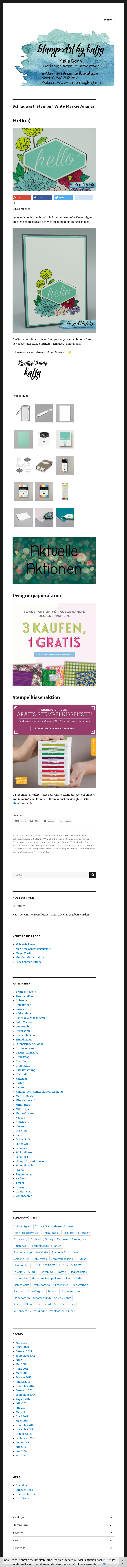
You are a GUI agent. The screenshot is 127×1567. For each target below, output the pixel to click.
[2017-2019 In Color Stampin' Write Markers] (65, 491)
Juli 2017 (21, 1403)
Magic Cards (23, 953)
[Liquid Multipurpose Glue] (65, 517)
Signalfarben (22, 1298)
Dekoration (23, 1030)
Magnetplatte (78, 1271)
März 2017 (22, 1420)
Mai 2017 (21, 1412)
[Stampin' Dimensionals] (23, 517)
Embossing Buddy (42, 1239)
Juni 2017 (21, 1407)
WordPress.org (25, 1498)
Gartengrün (21, 1258)
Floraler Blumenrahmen (31, 957)
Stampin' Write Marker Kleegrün (29, 845)
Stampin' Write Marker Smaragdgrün (50, 848)
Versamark (68, 1304)
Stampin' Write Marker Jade (76, 842)
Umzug (20, 1187)
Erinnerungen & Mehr (29, 1043)
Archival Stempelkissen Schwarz (55, 1226)
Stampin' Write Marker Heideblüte (43, 842)
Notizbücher (23, 1122)
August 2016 (23, 1442)
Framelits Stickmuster (65, 1252)
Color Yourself (25, 1022)
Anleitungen (23, 1004)
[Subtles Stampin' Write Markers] (23, 491)
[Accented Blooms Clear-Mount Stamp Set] (23, 465)
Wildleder (40, 1311)
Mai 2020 (21, 1342)
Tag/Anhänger (25, 1174)
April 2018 (22, 1368)
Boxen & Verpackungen (30, 1017)
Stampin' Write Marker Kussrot (61, 845)
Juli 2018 (21, 1360)
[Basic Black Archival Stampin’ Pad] (44, 439)
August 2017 (23, 1399)
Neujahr (21, 1117)
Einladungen (24, 1039)
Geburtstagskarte (62, 1258)
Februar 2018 (23, 1377)
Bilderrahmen (24, 1013)
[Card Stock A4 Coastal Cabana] (23, 439)
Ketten (20, 1087)
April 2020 (22, 1346)
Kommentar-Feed (26, 1494)
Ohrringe (21, 1130)
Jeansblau (46, 1271)
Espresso (62, 1239)
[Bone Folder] (44, 413)
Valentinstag (23, 1191)
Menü (108, 19)
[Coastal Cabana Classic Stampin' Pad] (65, 439)
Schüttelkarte (24, 1152)
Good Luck (22, 1061)
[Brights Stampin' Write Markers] (44, 491)
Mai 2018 (21, 1364)
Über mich (19, 1547)
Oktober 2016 (24, 1433)
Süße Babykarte (25, 944)
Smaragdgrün (42, 1298)
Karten (29, 835)
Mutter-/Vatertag (26, 1113)
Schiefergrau (36, 1291)
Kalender (21, 1078)
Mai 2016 (21, 1455)
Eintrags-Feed (24, 1489)
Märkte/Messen (25, 1096)
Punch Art (22, 1143)
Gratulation (23, 1065)
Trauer (20, 1182)
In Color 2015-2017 (70, 1265)
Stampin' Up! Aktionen (30, 1161)
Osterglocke (21, 1285)
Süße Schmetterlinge (29, 961)
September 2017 (25, 1394)
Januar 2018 (23, 1381)
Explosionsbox (25, 1048)
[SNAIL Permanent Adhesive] (44, 517)
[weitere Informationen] (14, 203)
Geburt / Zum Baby (27, 1052)
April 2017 (22, 1416)
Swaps (20, 1169)
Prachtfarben (79, 1285)
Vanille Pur (52, 1304)
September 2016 (25, 1438)
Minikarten (23, 1104)
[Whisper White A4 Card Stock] (65, 413)
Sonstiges (22, 1156)
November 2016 (25, 1429)
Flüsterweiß (28, 839)
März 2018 (22, 1373)
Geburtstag (22, 1056)
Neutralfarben (75, 1278)
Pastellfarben (41, 1285)
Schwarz (53, 1291)
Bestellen (18, 1532)
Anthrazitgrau (22, 1226)
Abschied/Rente (25, 996)
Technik (21, 1178)
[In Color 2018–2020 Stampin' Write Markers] (65, 465)
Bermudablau (51, 1232)
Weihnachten (24, 1195)
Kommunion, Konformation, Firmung (39, 1091)
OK (105, 1564)
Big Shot (69, 1232)
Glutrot (81, 1258)
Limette (61, 1271)
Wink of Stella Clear (62, 1311)
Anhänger (22, 1000)
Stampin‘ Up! (20, 1525)
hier (16, 803)
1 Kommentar (42, 852)
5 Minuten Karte (26, 991)
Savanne (19, 1291)
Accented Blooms (54, 835)
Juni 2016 (21, 1451)
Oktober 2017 (24, 1390)
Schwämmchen (71, 1291)
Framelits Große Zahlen (46, 1245)
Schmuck (21, 1148)
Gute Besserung (25, 1069)
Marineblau (21, 1278)
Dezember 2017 (25, 1386)
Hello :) (22, 120)
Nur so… (21, 1126)
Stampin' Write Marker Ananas (50, 839)
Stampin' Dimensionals (28, 1304)
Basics (20, 1009)
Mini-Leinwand (25, 1100)
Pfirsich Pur (60, 1285)
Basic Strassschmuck (26, 1232)
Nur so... (38, 835)
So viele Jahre (62, 1298)
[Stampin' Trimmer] (23, 413)
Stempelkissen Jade (23, 852)
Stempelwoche (25, 1165)
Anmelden (22, 1485)
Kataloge (18, 1517)
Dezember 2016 (25, 1425)
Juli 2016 (21, 1446)
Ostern (20, 1135)
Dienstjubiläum (25, 1035)
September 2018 (25, 1355)
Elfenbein (84, 1232)
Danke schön (24, 1026)
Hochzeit (21, 1074)
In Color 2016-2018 (25, 1271)
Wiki (15, 1540)
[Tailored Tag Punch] (44, 465)
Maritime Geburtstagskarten (33, 948)
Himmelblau (21, 1265)
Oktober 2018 (24, 1351)
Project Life (23, 1139)
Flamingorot (79, 1239)
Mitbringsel (23, 1109)
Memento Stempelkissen (47, 1278)
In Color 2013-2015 (44, 1265)
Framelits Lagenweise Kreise (31, 1252)
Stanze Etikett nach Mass (82, 848)
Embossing (20, 1239)
